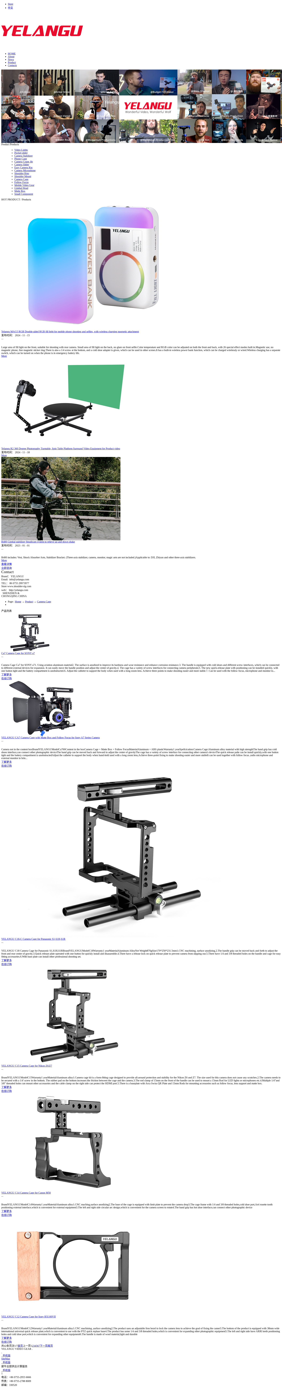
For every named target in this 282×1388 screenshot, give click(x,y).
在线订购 (6, 678)
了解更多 (6, 674)
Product (29, 601)
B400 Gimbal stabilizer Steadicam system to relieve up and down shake (38, 541)
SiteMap (5, 1358)
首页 (20, 1345)
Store (10, 4)
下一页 (44, 1345)
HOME (12, 53)
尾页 (50, 1345)
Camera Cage (44, 601)
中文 (10, 7)
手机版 (5, 1355)
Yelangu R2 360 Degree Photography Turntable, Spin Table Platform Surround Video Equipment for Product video (60, 448)
